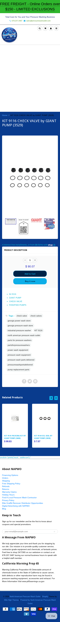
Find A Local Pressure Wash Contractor (19, 497)
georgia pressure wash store (20, 325)
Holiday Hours (8, 495)
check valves (36, 316)
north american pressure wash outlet (24, 335)
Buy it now (30, 281)
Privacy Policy (8, 500)
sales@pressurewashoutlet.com (38, 21)
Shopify (45, 596)
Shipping (6, 481)
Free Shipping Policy (11, 483)
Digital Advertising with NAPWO (16, 506)
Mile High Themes (11, 600)
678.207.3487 (17, 21)
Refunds (5, 486)
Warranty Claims (9, 492)
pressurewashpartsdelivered (20, 365)
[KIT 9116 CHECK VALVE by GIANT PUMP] (30, 177)
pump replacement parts (18, 369)
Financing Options (10, 475)
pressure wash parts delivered (21, 360)
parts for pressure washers (19, 340)
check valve (22, 316)
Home (4, 115)
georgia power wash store (19, 321)
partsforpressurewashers (19, 345)
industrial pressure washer (19, 330)
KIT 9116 (38, 330)
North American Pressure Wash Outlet (25, 596)
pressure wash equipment (19, 355)
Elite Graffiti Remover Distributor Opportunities (22, 503)
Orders (5, 478)
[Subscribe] (54, 531)
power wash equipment (18, 350)
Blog (4, 509)
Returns (5, 489)
